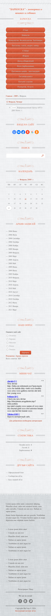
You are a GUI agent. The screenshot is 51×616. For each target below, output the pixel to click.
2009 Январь (13, 249)
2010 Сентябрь (14, 295)
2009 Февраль (13, 252)
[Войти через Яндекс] (28, 132)
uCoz (34, 611)
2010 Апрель (13, 284)
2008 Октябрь (13, 242)
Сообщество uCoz (15, 476)
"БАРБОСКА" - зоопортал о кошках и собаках (25, 11)
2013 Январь (13, 306)
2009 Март (12, 256)
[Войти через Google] (32, 132)
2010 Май (12, 288)
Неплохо (12, 342)
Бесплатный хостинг (23, 611)
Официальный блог (16, 472)
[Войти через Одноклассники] (37, 132)
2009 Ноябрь (13, 274)
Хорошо (12, 339)
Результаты (10, 356)
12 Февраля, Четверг (14, 101)
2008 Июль (12, 234)
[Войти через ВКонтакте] (19, 132)
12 (25, 199)
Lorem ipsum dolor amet (17, 529)
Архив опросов (22, 356)
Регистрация (23, 589)
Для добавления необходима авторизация (25, 420)
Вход (31, 589)
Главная (9, 96)
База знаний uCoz (15, 479)
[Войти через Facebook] (23, 132)
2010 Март (12, 281)
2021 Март (12, 309)
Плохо (11, 346)
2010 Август (13, 292)
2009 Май (12, 263)
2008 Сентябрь (14, 238)
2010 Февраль (13, 277)
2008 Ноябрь (13, 245)
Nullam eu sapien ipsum (17, 540)
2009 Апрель (13, 259)
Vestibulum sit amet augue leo (19, 543)
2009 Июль (12, 270)
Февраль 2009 (26, 179)
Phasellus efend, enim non (18, 536)
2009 (16, 96)
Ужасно (12, 349)
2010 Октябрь (13, 299)
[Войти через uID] (14, 132)
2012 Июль (12, 302)
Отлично (12, 335)
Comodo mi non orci (16, 533)
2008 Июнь (12, 231)
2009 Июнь (12, 267)
